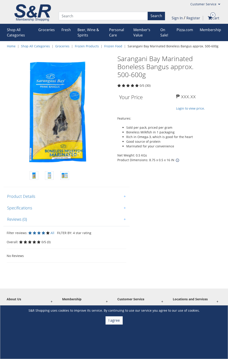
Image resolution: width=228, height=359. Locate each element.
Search (156, 15)
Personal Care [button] (116, 32)
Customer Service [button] (203, 4)
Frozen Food (113, 46)
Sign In (178, 18)
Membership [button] (210, 29)
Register (193, 18)
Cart (215, 18)
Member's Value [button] (141, 32)
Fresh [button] (66, 29)
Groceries (62, 46)
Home (11, 46)
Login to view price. (190, 108)
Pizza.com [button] (185, 29)
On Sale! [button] (164, 32)
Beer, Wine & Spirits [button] (88, 32)
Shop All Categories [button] (16, 32)
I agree (114, 320)
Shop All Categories (35, 46)
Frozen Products (87, 46)
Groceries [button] (46, 29)
